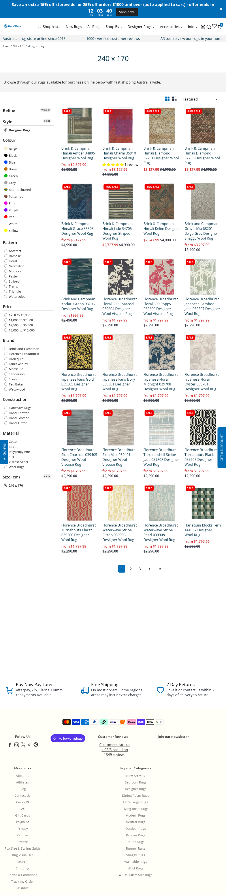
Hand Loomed (18, 418)
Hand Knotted (18, 413)
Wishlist (22, 888)
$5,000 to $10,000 (21, 330)
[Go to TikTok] (29, 745)
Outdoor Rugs (135, 829)
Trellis (13, 286)
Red (11, 217)
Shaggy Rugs (135, 855)
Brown (13, 169)
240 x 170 (18, 46)
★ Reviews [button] (4, 451)
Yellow (13, 231)
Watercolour (17, 296)
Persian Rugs (135, 835)
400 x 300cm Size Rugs (135, 875)
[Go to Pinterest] (36, 745)
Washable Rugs (135, 862)
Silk (11, 457)
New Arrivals (135, 776)
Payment (22, 822)
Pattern (10, 242)
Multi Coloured (19, 190)
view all (45, 110)
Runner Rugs (135, 848)
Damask (14, 256)
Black (12, 155)
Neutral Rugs (135, 822)
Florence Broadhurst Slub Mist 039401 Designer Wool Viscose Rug (119, 457)
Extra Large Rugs (135, 802)
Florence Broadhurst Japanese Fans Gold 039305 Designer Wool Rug (78, 381)
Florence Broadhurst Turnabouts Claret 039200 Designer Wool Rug (78, 532)
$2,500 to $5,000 (20, 325)
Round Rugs (136, 842)
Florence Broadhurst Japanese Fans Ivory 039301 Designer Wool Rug (119, 381)
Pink (11, 203)
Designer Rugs (19, 130)
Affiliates (22, 782)
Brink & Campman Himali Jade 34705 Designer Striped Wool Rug (117, 231)
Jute (11, 447)
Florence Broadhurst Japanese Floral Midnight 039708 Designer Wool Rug (160, 381)
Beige (12, 149)
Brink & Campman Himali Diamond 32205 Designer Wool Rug (202, 155)
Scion (12, 379)
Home (5, 46)
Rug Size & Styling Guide (22, 848)
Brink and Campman (23, 349)
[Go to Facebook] (9, 745)
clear (47, 121)
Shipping (22, 868)
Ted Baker (16, 384)
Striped (14, 281)
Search (22, 862)
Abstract (14, 251)
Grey (12, 183)
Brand (8, 340)
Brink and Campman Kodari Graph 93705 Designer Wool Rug (78, 304)
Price (7, 306)
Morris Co (15, 369)
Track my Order (22, 882)
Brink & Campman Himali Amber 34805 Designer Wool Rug (78, 153)
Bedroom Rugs (135, 782)
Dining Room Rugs (135, 796)
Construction (15, 399)
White (12, 224)
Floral (12, 261)
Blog (22, 789)
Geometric (16, 266)
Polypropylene (19, 452)
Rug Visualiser (22, 855)
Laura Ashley (18, 364)
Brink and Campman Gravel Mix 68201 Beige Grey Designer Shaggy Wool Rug (201, 231)
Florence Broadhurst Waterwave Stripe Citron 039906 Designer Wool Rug (119, 532)
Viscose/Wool (18, 462)
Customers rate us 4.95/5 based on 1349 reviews (114, 749)
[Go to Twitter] (23, 745)
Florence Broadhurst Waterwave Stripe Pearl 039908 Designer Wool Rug (160, 532)
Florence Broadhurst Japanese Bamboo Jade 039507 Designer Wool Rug (202, 306)
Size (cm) (11, 477)
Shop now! (127, 12)
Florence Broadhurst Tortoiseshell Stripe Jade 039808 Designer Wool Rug (161, 457)
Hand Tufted (17, 423)
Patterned (15, 196)
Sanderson (16, 374)
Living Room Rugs (135, 809)
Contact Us (22, 796)
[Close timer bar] (221, 9)
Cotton (13, 441)
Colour (9, 140)
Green (13, 176)
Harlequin (16, 359)
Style (7, 121)
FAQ (23, 809)
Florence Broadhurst (23, 354)
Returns (22, 835)
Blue (11, 162)
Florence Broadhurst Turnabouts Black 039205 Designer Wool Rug (202, 457)
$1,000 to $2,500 (20, 320)
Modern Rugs (135, 815)
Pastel (13, 276)
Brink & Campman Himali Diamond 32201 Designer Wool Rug (161, 155)
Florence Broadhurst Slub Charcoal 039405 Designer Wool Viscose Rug (79, 457)
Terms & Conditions (22, 875)
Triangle (14, 291)
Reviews (22, 842)
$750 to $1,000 (19, 315)
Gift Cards (22, 815)
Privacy (22, 829)
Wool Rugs (16, 467)
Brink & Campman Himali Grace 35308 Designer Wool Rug (77, 228)
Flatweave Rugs (20, 408)
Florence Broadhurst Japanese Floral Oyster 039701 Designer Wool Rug (202, 381)
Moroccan (15, 271)
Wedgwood (16, 389)
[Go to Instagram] (16, 745)
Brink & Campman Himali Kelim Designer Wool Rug (161, 228)
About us (22, 776)
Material (11, 433)
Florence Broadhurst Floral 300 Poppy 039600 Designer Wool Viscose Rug (160, 306)
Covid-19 (22, 802)
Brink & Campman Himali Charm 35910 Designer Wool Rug (119, 153)
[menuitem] (49, 26)
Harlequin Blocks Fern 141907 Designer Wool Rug (203, 530)
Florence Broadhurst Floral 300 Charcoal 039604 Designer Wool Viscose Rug (119, 306)
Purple (13, 210)
